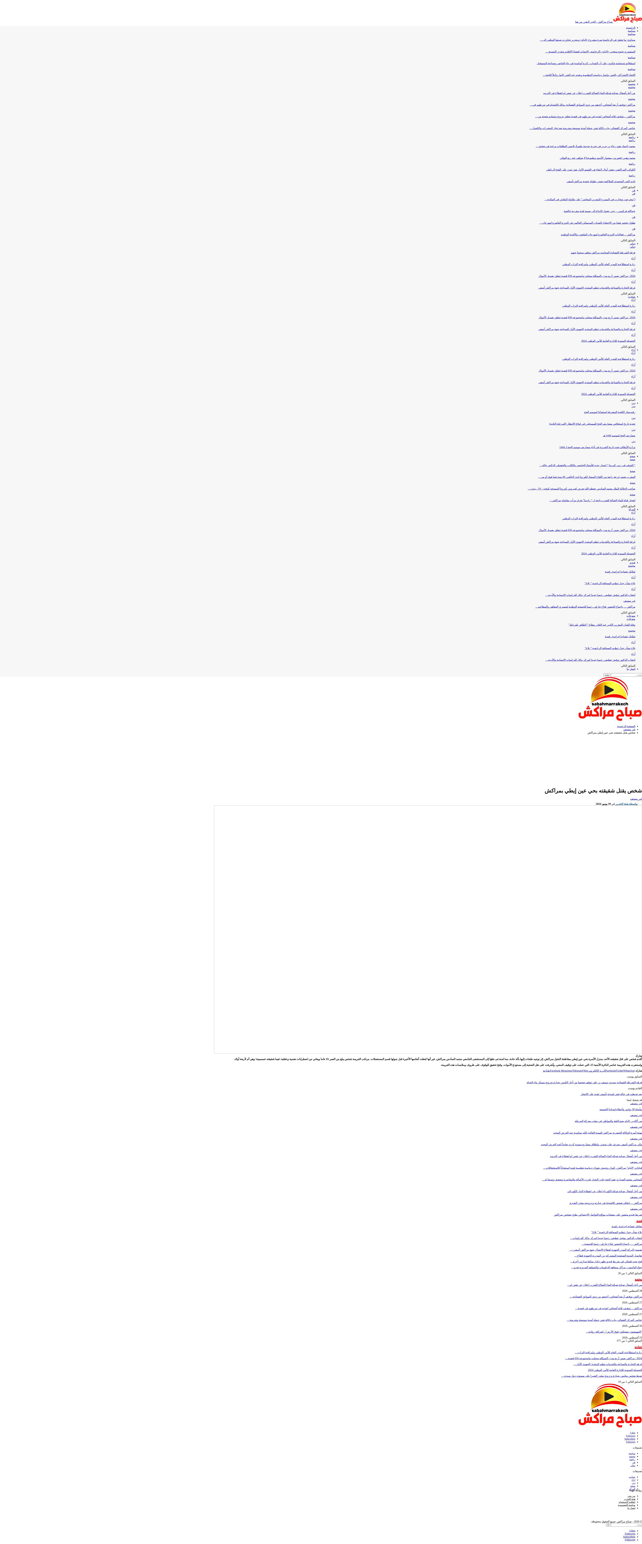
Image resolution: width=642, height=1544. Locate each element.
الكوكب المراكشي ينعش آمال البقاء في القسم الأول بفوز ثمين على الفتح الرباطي (590, 169)
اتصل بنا (631, 668)
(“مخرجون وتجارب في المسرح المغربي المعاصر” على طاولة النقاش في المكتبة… (590, 199)
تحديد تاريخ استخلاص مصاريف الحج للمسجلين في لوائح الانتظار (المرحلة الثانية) (592, 423)
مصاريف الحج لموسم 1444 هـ (619, 435)
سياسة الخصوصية (626, 1505)
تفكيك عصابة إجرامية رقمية (620, 571)
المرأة (632, 509)
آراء (633, 258)
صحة (632, 456)
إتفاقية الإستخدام (627, 1502)
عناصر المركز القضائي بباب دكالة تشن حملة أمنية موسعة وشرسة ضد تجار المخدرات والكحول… (582, 128)
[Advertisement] (321, 760)
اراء (633, 1480)
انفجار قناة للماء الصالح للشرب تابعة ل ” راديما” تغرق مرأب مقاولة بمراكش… (592, 500)
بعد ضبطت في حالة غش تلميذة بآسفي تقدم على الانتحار (611, 1094)
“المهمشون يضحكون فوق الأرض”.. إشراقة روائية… (614, 1331)
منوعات (631, 615)
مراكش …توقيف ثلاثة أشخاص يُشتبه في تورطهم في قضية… (608, 1308)
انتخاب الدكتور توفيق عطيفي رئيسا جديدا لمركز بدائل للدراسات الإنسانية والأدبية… (590, 595)
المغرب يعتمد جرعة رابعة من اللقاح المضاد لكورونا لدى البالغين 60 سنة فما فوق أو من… (586, 477)
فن (633, 190)
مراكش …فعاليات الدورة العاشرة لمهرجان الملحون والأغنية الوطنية (598, 234)
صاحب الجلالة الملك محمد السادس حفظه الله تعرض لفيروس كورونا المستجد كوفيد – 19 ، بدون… (581, 488)
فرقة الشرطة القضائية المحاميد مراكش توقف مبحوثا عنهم (603, 252)
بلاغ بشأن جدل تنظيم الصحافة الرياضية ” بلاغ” (610, 583)
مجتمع (631, 84)
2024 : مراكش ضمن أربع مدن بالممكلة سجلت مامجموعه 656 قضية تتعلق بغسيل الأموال (587, 276)
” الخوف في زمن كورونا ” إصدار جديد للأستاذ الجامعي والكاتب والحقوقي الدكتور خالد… (587, 465)
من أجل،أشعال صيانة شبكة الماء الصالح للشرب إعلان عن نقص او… (604, 1284)
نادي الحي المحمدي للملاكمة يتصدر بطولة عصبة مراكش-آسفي (601, 181)
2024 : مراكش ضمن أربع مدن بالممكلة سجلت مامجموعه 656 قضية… (603, 1358)
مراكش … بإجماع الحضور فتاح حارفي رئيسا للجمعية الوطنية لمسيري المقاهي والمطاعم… (585, 606)
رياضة (632, 137)
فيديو (632, 562)
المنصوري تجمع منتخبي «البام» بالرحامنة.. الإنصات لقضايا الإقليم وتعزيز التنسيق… (590, 51)
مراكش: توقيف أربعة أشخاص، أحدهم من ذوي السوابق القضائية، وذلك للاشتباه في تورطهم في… (582, 104)
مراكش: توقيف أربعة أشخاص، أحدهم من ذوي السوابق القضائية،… (605, 1296)
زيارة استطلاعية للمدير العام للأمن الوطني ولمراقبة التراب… (608, 1352)
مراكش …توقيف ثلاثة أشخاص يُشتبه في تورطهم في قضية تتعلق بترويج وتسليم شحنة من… (585, 116)
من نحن (631, 1496)
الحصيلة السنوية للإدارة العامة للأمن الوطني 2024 (608, 340)
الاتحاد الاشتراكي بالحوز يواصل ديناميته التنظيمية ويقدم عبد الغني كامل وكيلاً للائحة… (589, 75)
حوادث (631, 296)
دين (633, 403)
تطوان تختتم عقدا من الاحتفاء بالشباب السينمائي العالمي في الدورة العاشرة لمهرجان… (587, 222)
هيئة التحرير (629, 1499)
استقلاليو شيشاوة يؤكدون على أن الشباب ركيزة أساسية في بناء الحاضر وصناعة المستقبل (586, 63)
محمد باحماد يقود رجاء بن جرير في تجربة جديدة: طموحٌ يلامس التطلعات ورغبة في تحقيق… (585, 146)
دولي (632, 243)
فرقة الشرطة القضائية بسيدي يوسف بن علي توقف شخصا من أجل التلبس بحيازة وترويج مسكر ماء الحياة (584, 1082)
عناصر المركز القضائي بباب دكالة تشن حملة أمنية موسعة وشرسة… (604, 1320)
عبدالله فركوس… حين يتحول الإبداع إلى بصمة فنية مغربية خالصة (599, 211)
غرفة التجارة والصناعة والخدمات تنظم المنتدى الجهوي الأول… (608, 1364)
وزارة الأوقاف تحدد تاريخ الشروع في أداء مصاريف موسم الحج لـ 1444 (597, 447)
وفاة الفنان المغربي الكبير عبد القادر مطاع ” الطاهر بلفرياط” (602, 624)
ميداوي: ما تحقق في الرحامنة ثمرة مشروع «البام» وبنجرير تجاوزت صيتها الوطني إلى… (587, 39)
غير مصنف (629, 600)
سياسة (631, 30)
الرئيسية (630, 27)
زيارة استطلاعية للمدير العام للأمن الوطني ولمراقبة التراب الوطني (598, 264)
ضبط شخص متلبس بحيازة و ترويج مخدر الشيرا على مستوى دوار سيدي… (601, 1375)
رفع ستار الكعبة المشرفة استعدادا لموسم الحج (609, 412)
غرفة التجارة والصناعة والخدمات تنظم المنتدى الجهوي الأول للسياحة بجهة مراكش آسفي (586, 287)
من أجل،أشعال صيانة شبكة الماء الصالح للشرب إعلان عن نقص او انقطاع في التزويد (589, 93)
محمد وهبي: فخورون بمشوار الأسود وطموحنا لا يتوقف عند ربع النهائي (597, 158)
